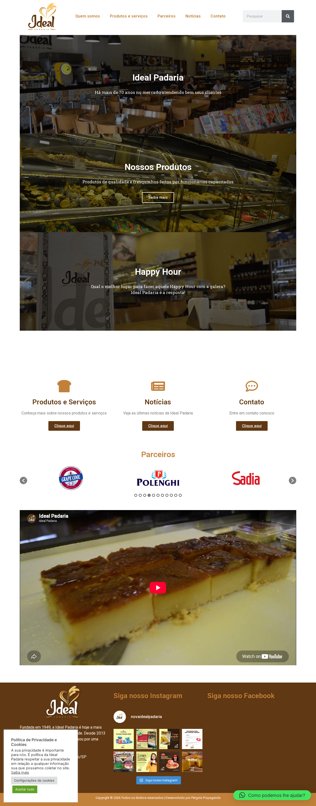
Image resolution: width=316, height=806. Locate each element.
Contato (218, 16)
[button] (158, 338)
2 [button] (140, 495)
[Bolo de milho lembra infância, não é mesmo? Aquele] (192, 762)
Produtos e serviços (129, 16)
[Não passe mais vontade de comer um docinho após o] (146, 739)
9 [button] (171, 495)
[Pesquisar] (288, 16)
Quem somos (87, 16)
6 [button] (158, 495)
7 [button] (162, 495)
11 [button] (180, 495)
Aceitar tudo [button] (24, 789)
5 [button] (153, 495)
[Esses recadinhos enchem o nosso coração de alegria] (192, 739)
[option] (70, 478)
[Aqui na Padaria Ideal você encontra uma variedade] (169, 739)
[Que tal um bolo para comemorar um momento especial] (124, 762)
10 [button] (175, 495)
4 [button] (149, 495)
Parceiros (167, 16)
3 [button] (144, 495)
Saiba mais (158, 197)
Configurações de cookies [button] (34, 780)
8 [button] (166, 495)
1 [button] (135, 495)
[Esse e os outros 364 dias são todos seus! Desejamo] (146, 762)
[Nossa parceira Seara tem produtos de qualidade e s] (169, 762)
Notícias (193, 16)
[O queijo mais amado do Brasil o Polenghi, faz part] (124, 739)
